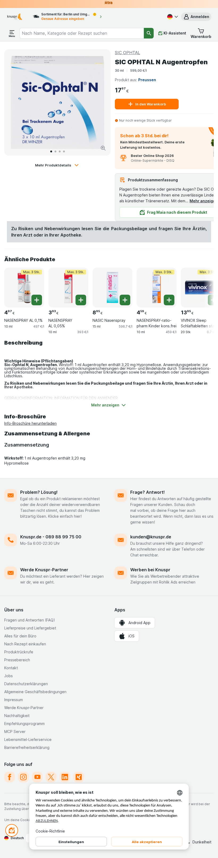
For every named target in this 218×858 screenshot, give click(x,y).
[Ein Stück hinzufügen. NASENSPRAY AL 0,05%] (81, 300)
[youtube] (37, 777)
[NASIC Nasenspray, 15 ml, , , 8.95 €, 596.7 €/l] (112, 287)
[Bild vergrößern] (103, 148)
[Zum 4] (64, 151)
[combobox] (81, 33)
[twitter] (51, 777)
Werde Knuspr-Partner (44, 569)
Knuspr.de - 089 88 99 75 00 (50, 536)
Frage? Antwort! (147, 492)
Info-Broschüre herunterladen (30, 423)
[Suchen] (149, 33)
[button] (196, 16)
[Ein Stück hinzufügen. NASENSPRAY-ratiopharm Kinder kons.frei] (169, 300)
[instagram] (23, 777)
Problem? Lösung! (39, 492)
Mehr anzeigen (204, 201)
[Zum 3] (60, 151)
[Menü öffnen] (12, 33)
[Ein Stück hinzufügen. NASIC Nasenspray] (125, 300)
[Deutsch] (172, 16)
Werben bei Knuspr (150, 569)
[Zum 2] (55, 151)
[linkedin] (65, 777)
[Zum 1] (51, 151)
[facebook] (9, 777)
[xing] (78, 777)
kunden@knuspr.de (150, 536)
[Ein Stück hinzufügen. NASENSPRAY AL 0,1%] (36, 300)
